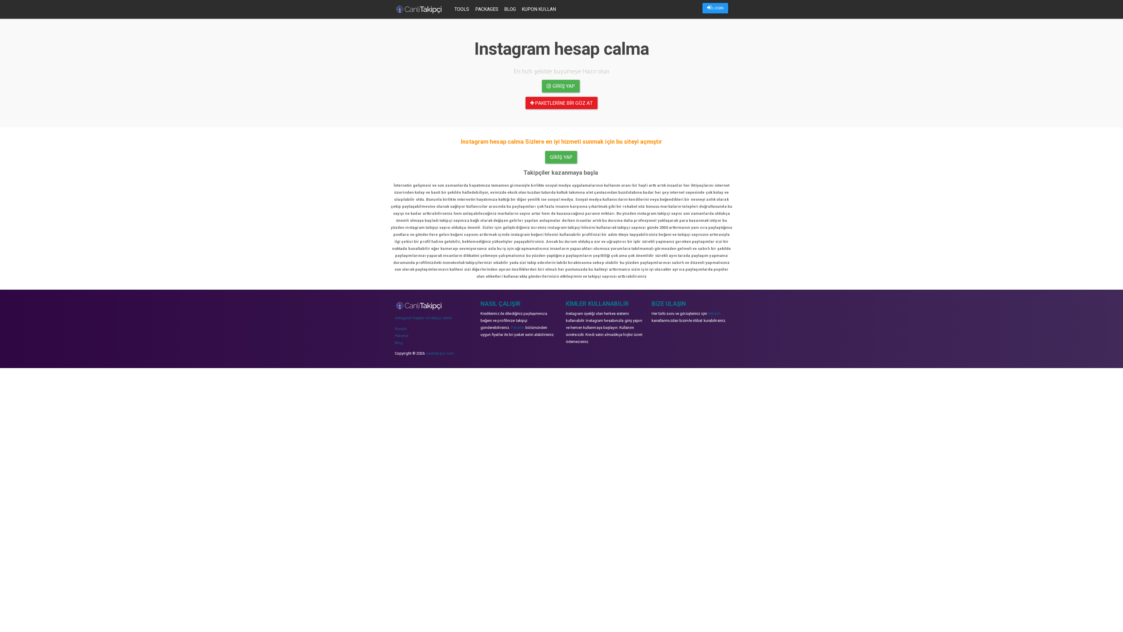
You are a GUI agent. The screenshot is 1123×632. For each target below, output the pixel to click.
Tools (461, 9)
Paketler (402, 336)
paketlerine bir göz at (563, 103)
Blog (510, 9)
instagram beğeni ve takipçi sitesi (423, 318)
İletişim (714, 313)
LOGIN (718, 8)
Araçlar (401, 329)
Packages (487, 9)
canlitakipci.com (440, 353)
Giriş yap (563, 86)
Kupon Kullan (539, 9)
